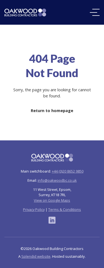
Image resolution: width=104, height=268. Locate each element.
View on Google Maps (52, 200)
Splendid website (35, 256)
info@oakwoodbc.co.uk (57, 180)
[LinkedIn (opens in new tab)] (52, 220)
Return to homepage (52, 110)
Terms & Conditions (64, 209)
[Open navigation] (95, 12)
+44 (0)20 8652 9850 (67, 171)
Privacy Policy (34, 209)
